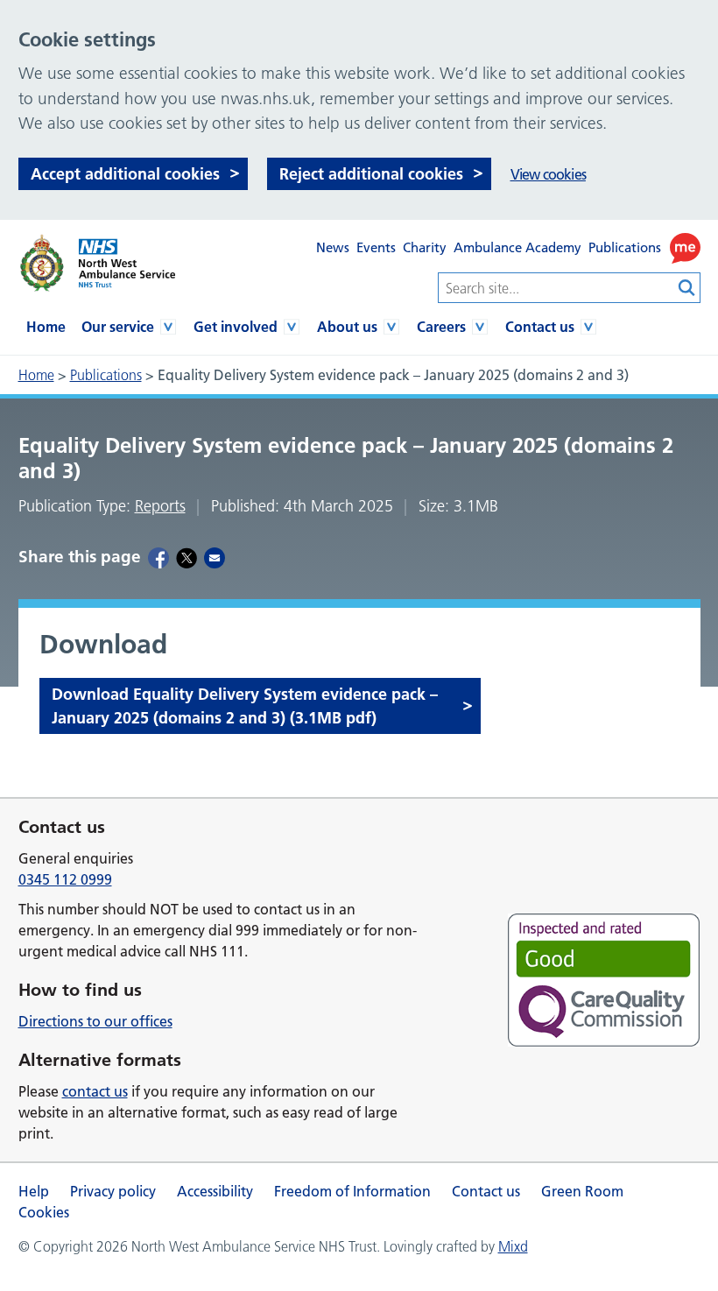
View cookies (548, 174)
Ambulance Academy (517, 247)
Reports (160, 506)
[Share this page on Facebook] (158, 557)
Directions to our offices (95, 1021)
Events (376, 247)
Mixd (513, 1246)
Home (46, 326)
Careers (441, 326)
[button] (685, 248)
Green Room (582, 1191)
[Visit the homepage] (96, 263)
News (332, 247)
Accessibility (215, 1191)
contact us (95, 1091)
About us (347, 326)
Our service (117, 326)
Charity (425, 247)
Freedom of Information (352, 1191)
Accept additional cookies (125, 174)
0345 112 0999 (65, 879)
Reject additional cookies (371, 174)
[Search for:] (556, 287)
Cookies (43, 1212)
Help (33, 1191)
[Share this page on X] (186, 557)
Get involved (236, 326)
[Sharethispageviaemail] (214, 557)
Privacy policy (113, 1191)
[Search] (687, 287)
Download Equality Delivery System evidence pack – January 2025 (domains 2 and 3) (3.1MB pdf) (245, 706)
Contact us (539, 326)
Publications (624, 247)
